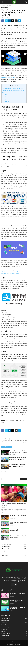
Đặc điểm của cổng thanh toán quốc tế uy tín (12, 88)
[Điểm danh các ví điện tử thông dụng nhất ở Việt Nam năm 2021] (5, 602)
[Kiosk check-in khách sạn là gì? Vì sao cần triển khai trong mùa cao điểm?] (5, 537)
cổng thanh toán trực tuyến (8, 77)
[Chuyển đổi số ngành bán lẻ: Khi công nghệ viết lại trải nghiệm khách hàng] (5, 530)
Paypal (5, 94)
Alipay (5, 98)
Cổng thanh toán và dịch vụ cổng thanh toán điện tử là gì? (21, 440)
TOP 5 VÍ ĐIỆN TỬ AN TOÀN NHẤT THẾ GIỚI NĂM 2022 (6, 440)
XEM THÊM (15, 447)
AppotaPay (6, 101)
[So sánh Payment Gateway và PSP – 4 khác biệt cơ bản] (5, 466)
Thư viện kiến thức (5, 501)
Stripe (5, 96)
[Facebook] (12, 584)
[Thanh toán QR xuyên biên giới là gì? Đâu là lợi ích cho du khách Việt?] (5, 517)
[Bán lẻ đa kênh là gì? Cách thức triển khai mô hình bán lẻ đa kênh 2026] (5, 523)
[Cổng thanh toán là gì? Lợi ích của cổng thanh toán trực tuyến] (5, 608)
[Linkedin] (16, 584)
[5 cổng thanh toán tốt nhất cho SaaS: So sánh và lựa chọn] (5, 459)
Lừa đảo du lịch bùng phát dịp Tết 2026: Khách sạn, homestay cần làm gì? (18, 452)
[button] (26, 2)
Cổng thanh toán (10, 5)
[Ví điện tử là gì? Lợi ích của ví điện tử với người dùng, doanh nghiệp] (5, 595)
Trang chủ (3, 5)
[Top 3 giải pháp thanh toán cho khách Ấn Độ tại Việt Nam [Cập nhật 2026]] (14, 493)
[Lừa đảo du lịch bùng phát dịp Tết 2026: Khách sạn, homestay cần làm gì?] (5, 452)
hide (16, 85)
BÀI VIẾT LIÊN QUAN (6, 447)
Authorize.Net (7, 99)
